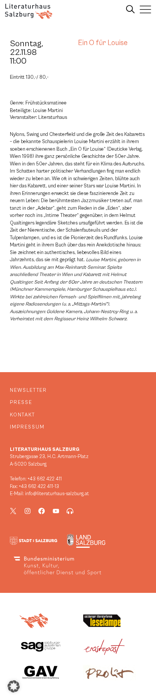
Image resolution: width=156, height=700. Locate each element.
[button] (13, 686)
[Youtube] (56, 511)
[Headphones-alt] (70, 511)
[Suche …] (130, 9)
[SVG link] (28, 11)
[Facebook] (41, 511)
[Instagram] (27, 511)
